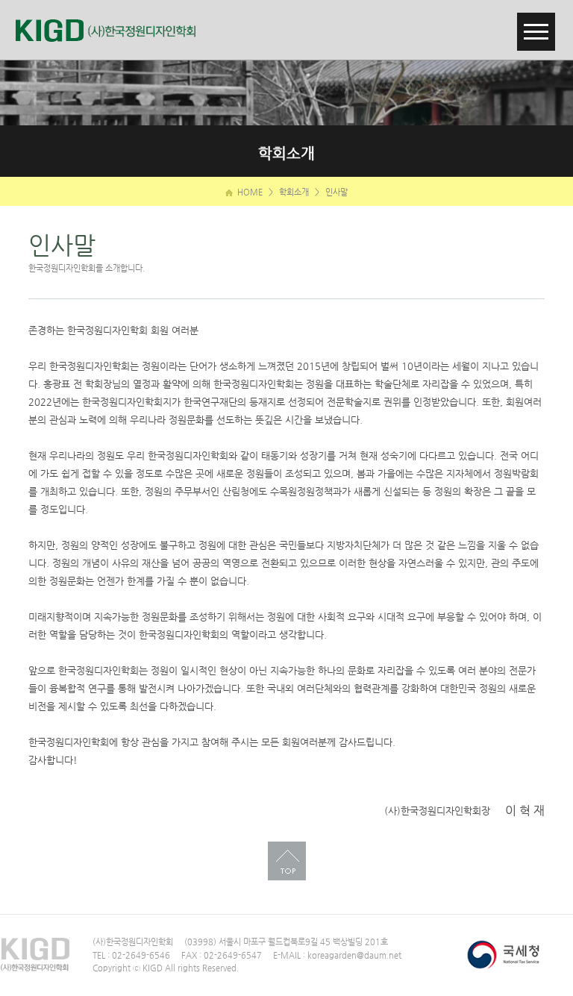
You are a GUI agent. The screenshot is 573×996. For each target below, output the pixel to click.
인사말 (336, 192)
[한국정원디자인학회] (112, 30)
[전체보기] (536, 21)
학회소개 (294, 192)
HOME (249, 192)
